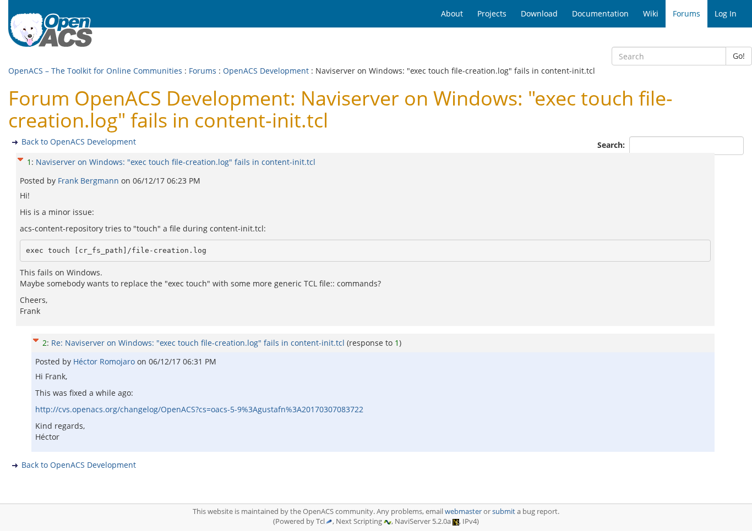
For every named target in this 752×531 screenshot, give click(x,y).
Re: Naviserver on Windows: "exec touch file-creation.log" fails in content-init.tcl (198, 343)
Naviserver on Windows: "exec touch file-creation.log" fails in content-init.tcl (175, 162)
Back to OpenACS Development (78, 141)
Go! (739, 56)
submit (503, 511)
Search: (612, 145)
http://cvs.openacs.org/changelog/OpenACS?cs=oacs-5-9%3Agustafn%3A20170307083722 (199, 409)
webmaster (463, 511)
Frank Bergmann (89, 180)
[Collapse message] (20, 158)
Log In (726, 13)
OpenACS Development (266, 70)
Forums (202, 70)
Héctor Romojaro (105, 361)
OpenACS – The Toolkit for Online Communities (95, 70)
